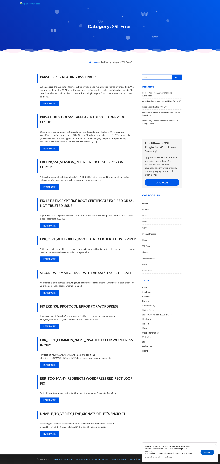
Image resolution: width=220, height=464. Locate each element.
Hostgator (147, 319)
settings (168, 457)
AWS (144, 287)
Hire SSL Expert (120, 459)
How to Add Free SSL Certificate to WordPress (157, 94)
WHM (144, 264)
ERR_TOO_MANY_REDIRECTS (157, 314)
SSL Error (146, 246)
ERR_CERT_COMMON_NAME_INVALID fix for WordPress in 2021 (86, 342)
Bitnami (145, 209)
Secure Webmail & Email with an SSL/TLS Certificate (86, 273)
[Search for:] (157, 77)
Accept (207, 452)
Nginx (144, 228)
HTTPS (145, 323)
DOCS (144, 215)
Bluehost (146, 292)
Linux (144, 221)
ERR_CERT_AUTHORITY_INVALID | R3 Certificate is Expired (88, 239)
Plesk (144, 240)
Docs (132, 459)
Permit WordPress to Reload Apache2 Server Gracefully (161, 113)
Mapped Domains (150, 332)
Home (96, 62)
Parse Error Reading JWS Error (68, 77)
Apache (145, 203)
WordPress (147, 270)
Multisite (146, 337)
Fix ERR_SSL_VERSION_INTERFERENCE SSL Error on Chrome (81, 164)
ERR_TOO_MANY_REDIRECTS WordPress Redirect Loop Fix (86, 380)
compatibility (148, 305)
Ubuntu (145, 252)
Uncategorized (148, 258)
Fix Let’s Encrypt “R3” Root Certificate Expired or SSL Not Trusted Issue (87, 203)
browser (146, 296)
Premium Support (100, 459)
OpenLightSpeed (149, 234)
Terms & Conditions (63, 459)
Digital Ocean (148, 310)
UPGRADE (162, 182)
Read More (49, 103)
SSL (143, 341)
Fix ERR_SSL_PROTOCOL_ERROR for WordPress (79, 306)
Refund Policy (83, 459)
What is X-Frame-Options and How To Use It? (161, 101)
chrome (146, 301)
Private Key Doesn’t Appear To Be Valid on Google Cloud (84, 119)
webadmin (147, 346)
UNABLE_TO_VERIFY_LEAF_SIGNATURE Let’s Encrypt (83, 414)
